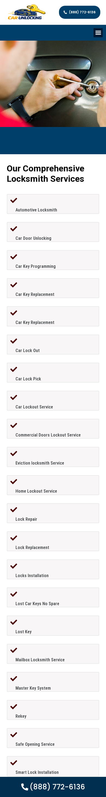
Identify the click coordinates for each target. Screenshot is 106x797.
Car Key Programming (35, 266)
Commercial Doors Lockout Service (48, 435)
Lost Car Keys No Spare (37, 603)
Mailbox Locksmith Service (40, 659)
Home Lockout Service (36, 491)
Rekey (20, 716)
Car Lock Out (27, 350)
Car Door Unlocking (33, 238)
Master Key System (33, 688)
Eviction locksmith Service (39, 463)
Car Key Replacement (34, 294)
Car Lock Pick (28, 378)
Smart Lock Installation (37, 772)
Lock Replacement (32, 547)
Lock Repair (26, 519)
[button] (98, 33)
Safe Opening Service (35, 744)
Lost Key (23, 631)
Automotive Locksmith (36, 210)
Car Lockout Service (34, 407)
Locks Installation (32, 575)
